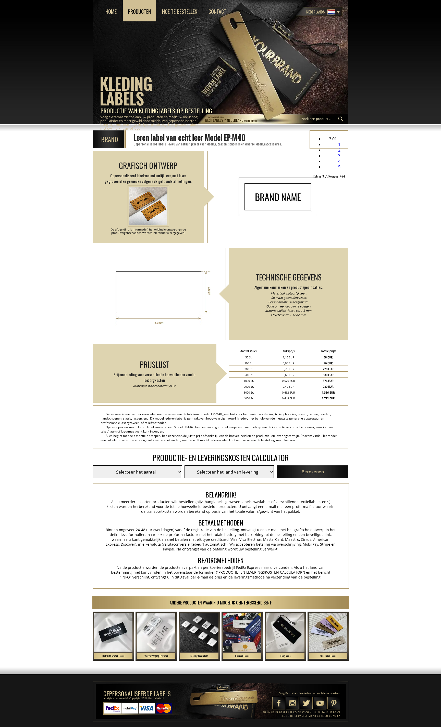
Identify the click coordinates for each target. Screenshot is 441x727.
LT (296, 716)
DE (299, 712)
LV (299, 716)
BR (318, 716)
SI (303, 716)
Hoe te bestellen (179, 11)
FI (327, 712)
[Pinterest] (333, 703)
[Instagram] (292, 703)
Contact (217, 11)
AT (303, 712)
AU (334, 716)
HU (311, 712)
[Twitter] (306, 703)
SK (306, 716)
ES (287, 712)
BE (280, 712)
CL (330, 716)
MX (310, 716)
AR (314, 716)
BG (334, 712)
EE (283, 716)
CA (338, 716)
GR (287, 716)
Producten (139, 11)
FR (276, 712)
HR (291, 716)
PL (315, 712)
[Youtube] (320, 703)
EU (264, 712)
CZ (338, 712)
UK (268, 712)
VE (322, 716)
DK (323, 712)
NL (319, 712)
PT (291, 712)
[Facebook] (278, 703)
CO (326, 716)
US (272, 712)
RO (295, 712)
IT (284, 712)
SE (330, 712)
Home (111, 11)
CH (307, 712)
